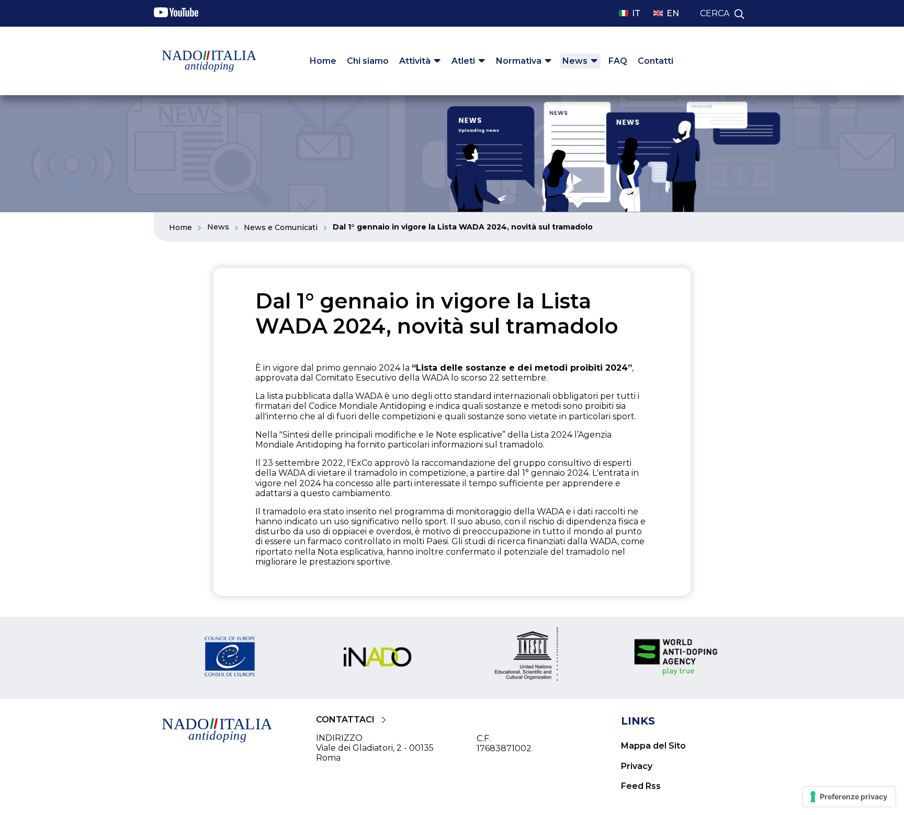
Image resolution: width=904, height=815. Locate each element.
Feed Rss (641, 786)
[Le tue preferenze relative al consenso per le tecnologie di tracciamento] (849, 797)
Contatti (655, 61)
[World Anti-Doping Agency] (676, 658)
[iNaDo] (378, 658)
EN (672, 13)
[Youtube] (176, 14)
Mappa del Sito (653, 746)
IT (636, 13)
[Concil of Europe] (229, 658)
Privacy (636, 766)
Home (323, 61)
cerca (714, 13)
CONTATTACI (345, 720)
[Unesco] (527, 657)
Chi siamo (368, 61)
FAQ (617, 61)
